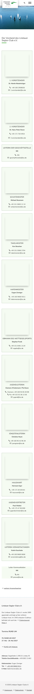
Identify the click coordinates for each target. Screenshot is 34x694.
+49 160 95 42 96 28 (18, 441)
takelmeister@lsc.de (18, 253)
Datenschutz (19, 690)
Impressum (8, 690)
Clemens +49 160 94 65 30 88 (18, 392)
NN (18, 155)
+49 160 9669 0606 (18, 554)
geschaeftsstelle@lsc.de (18, 158)
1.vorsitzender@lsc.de (18, 90)
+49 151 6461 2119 (18, 346)
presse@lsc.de (18, 577)
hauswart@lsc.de (18, 493)
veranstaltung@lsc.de (18, 557)
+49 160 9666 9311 (14, 666)
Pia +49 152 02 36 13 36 (18, 395)
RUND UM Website (10, 647)
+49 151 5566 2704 (18, 250)
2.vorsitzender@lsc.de (18, 138)
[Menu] (29, 3)
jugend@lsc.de (18, 397)
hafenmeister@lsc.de (18, 299)
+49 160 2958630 (18, 88)
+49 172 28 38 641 (18, 490)
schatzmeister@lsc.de (18, 207)
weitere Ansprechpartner (12, 588)
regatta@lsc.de (18, 348)
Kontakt (29, 690)
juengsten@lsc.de (18, 443)
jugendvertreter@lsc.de (18, 511)
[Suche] (24, 3)
